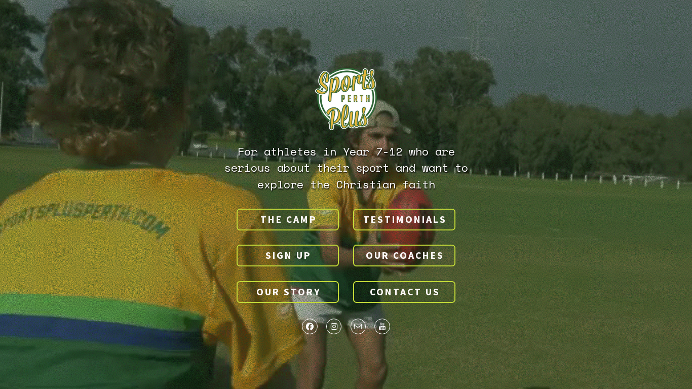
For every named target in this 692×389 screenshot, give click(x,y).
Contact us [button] (405, 292)
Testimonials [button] (404, 219)
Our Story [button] (288, 292)
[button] (309, 326)
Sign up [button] (288, 255)
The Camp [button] (288, 219)
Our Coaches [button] (405, 255)
